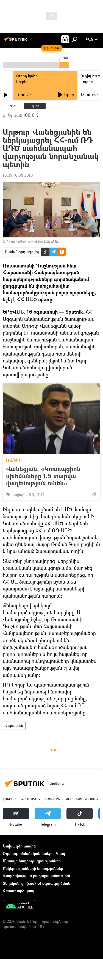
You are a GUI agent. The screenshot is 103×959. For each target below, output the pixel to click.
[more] (93, 494)
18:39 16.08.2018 (18, 175)
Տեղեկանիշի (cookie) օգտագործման (36, 883)
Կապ (60, 853)
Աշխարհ (52, 799)
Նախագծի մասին (19, 846)
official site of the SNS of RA (38, 241)
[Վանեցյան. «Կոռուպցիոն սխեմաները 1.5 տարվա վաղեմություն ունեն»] (51, 418)
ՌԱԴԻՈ (14, 460)
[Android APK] (19, 906)
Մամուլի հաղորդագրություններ (32, 860)
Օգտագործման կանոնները (28, 853)
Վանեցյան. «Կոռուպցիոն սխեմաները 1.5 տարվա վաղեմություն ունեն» (43, 476)
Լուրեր (22, 81)
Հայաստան (14, 725)
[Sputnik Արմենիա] (16, 41)
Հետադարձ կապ (18, 890)
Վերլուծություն (82, 799)
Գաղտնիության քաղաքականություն (36, 875)
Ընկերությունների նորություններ (33, 868)
